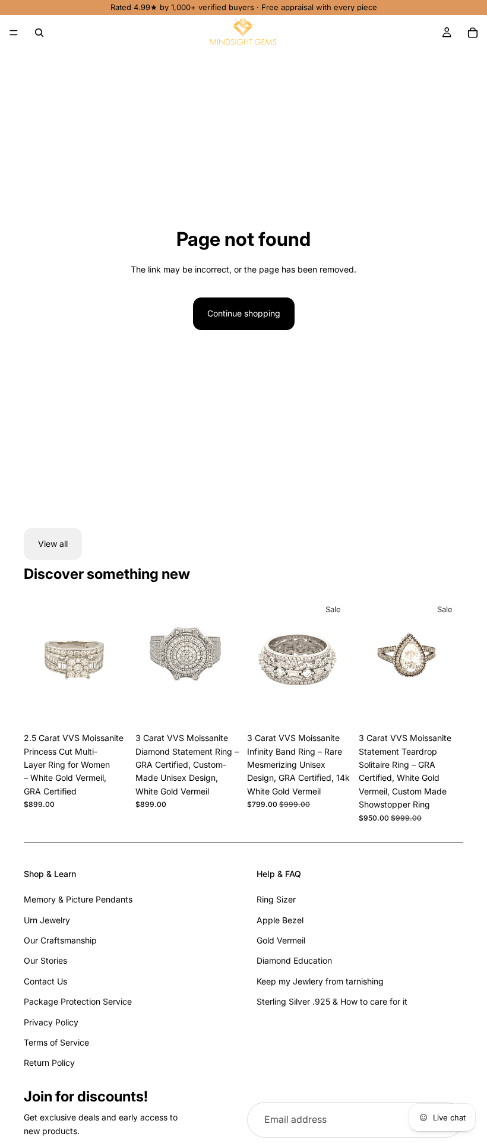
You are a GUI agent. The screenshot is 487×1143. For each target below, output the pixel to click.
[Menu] (13, 32)
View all (53, 544)
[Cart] (473, 33)
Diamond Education (294, 960)
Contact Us (45, 981)
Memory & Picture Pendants (78, 899)
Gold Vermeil (281, 940)
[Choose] (110, 708)
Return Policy (49, 1062)
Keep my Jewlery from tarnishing (320, 981)
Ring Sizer (276, 899)
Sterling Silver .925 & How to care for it (332, 1001)
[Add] (333, 708)
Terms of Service (56, 1042)
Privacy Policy (51, 1022)
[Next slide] (227, 661)
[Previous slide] (148, 661)
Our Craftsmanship (60, 940)
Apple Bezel (280, 920)
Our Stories (45, 960)
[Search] (39, 33)
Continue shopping (243, 313)
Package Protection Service (78, 1001)
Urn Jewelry (47, 920)
